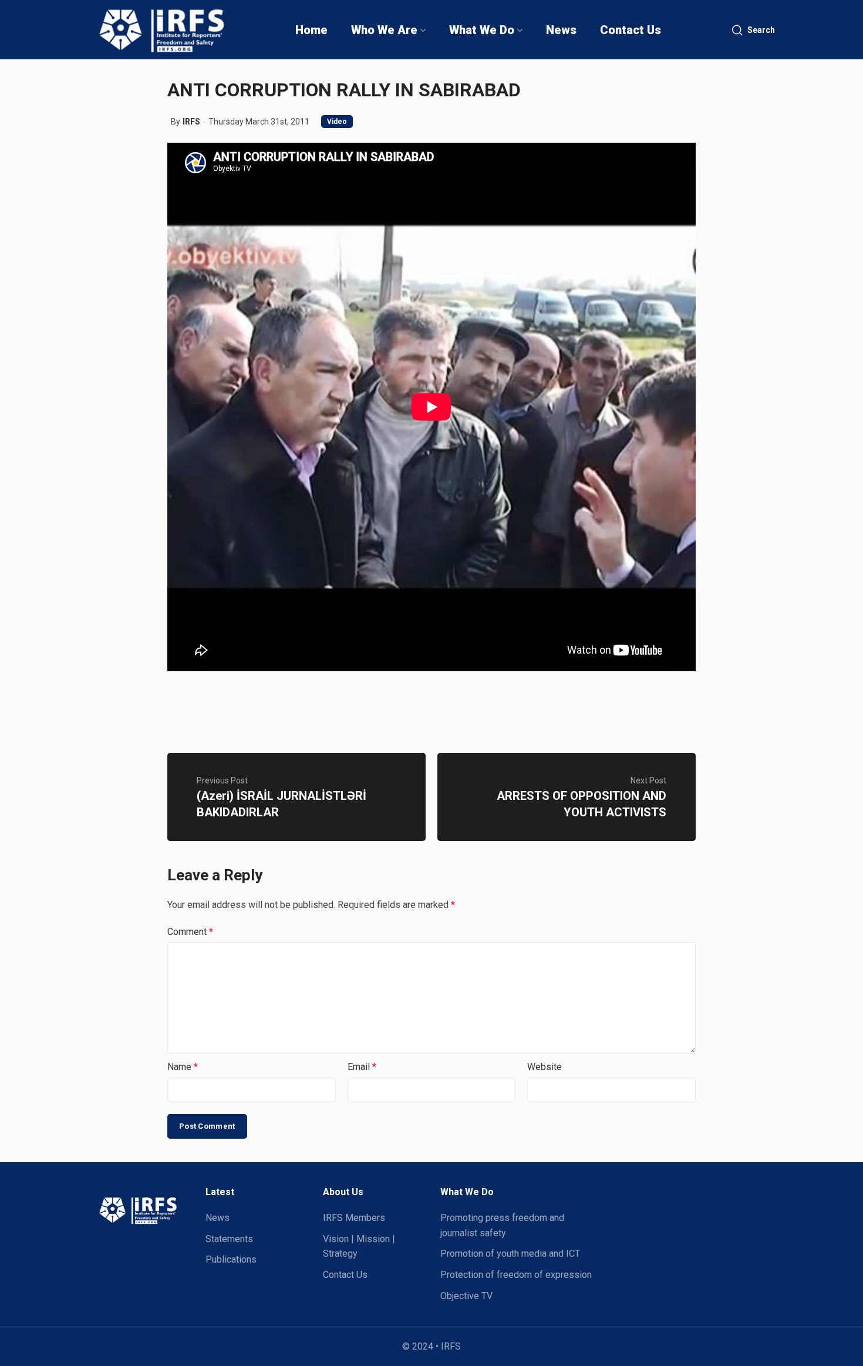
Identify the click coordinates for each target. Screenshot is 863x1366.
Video (337, 121)
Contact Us (345, 1274)
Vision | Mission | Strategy (359, 1246)
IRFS (191, 121)
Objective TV (466, 1295)
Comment (190, 931)
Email (362, 1066)
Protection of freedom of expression (516, 1274)
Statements (229, 1238)
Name (182, 1066)
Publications (231, 1259)
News (217, 1217)
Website (544, 1066)
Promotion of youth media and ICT (510, 1253)
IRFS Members (354, 1217)
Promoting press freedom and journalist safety (502, 1225)
